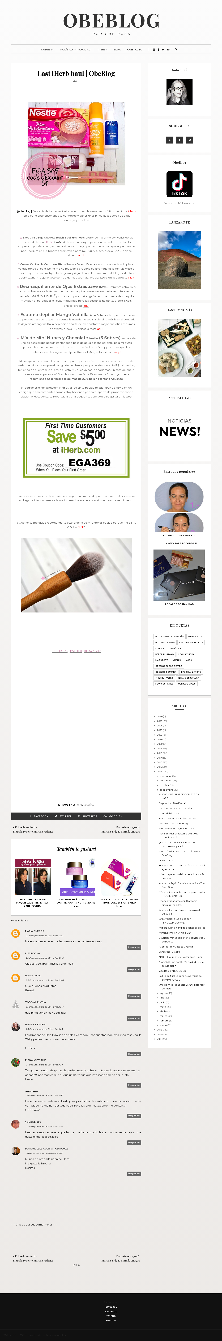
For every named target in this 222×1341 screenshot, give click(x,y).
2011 (159, 1038)
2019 (160, 748)
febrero (164, 1020)
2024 (160, 725)
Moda (189, 660)
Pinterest (90, 816)
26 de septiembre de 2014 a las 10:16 (44, 1095)
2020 (160, 743)
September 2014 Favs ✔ (172, 803)
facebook (111, 1311)
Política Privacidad (75, 49)
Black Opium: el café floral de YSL (178, 818)
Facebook (41, 816)
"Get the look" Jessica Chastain (176, 946)
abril (162, 1011)
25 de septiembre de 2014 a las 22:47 (45, 1006)
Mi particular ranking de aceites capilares (182, 927)
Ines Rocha (32, 953)
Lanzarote (161, 660)
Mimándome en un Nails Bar (175, 932)
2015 (159, 766)
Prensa (102, 49)
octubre (165, 785)
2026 (160, 716)
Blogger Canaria (165, 642)
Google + (116, 816)
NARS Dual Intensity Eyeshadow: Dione (181, 957)
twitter (111, 1316)
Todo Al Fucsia (35, 1002)
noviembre (166, 780)
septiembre (167, 789)
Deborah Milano (164, 654)
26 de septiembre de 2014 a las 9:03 (44, 1029)
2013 (160, 1029)
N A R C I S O (166, 860)
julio (162, 997)
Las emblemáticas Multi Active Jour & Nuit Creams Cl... (76, 902)
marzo (164, 1015)
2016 (160, 762)
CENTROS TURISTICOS (191, 642)
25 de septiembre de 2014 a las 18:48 (45, 980)
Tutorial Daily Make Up (180, 535)
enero (163, 1025)
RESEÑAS (88, 804)
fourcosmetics (164, 684)
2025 (160, 721)
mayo (163, 1006)
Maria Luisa (33, 975)
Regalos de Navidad (179, 604)
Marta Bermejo (35, 1024)
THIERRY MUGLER (164, 678)
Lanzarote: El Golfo (169, 951)
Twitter (65, 816)
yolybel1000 (33, 1121)
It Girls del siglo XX (169, 813)
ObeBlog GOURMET (166, 672)
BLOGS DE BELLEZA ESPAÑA (169, 636)
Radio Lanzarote (191, 672)
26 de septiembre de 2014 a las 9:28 (44, 1064)
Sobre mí (47, 49)
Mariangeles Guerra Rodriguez (46, 1148)
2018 (160, 753)
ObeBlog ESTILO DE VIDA (168, 666)
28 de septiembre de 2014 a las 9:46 (44, 1153)
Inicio (76, 1265)
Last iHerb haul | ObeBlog (173, 823)
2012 (159, 1034)
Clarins (159, 648)
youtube (111, 1320)
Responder (134, 947)
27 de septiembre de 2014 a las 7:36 (44, 1126)
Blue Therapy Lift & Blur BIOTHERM (178, 828)
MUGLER (177, 660)
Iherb (79, 804)
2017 (159, 757)
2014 (160, 771)
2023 (160, 730)
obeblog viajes (187, 684)
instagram (111, 1307)
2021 (159, 739)
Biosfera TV (195, 636)
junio (163, 1002)
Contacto (135, 49)
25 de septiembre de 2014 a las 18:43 (45, 958)
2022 (160, 734)
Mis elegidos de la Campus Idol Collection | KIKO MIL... (120, 902)
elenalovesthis (35, 1060)
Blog (117, 49)
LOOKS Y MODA (186, 654)
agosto (164, 993)
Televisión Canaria (188, 678)
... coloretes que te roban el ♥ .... (176, 808)
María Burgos (34, 931)
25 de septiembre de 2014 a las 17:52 (44, 935)
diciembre (166, 776)
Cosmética (175, 648)
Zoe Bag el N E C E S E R (172, 970)
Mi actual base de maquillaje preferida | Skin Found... (33, 902)
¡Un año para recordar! (180, 543)
